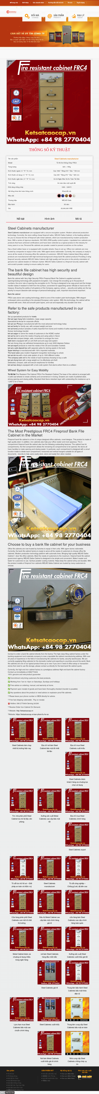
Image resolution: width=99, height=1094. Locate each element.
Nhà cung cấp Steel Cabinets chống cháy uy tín (77, 1061)
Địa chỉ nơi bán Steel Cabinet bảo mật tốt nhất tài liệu (49, 748)
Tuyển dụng (81, 2)
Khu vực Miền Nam (68, 1078)
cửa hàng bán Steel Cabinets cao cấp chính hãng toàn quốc (77, 920)
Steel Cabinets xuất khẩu (49, 1024)
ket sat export (13, 345)
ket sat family (13, 326)
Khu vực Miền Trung (68, 1076)
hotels (34, 316)
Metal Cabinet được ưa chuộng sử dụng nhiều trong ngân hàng (22, 957)
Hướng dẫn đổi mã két (55, 2)
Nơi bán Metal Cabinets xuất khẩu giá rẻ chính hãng (49, 1061)
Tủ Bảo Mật (46, 1080)
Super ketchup (13, 350)
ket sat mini (12, 338)
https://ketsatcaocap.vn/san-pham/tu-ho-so (32, 714)
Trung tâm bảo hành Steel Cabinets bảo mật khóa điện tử (77, 990)
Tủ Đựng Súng (12, 1076)
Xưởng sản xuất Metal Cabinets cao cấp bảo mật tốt (49, 819)
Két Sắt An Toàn (13, 1078)
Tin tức (70, 2)
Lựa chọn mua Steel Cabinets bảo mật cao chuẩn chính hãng (21, 1027)
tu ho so (20, 321)
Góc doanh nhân (38, 2)
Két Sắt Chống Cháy (14, 1083)
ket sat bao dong (14, 365)
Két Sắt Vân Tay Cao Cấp (16, 1085)
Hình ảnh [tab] (49, 218)
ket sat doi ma (13, 355)
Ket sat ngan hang (15, 319)
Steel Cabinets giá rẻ (49, 987)
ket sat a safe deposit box (17, 348)
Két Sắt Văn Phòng (49, 1076)
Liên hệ (12, 7)
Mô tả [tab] (78, 218)
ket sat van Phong (15, 324)
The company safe (15, 357)
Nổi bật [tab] (20, 218)
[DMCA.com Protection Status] (7, 1092)
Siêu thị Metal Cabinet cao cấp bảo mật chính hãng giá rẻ (49, 920)
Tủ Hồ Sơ (11, 1074)
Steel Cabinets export (77, 849)
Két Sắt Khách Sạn (14, 1080)
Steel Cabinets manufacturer (19, 233)
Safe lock (11, 340)
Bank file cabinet (14, 294)
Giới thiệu (25, 2)
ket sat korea (13, 328)
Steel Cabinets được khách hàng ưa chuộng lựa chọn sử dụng (77, 782)
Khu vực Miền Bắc (67, 1074)
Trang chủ (14, 2)
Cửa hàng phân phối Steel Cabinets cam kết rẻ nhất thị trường (22, 920)
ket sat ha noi (13, 336)
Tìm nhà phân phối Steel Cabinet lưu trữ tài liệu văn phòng (22, 819)
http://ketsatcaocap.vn (24, 710)
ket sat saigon (13, 333)
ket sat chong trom (15, 360)
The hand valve (14, 353)
